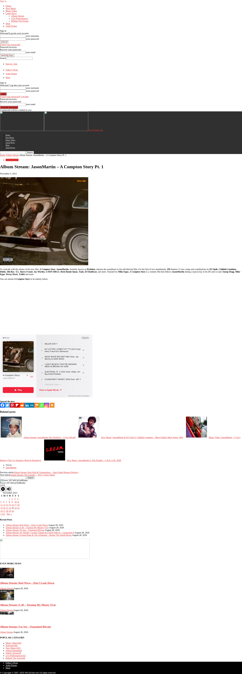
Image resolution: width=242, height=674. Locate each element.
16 (13, 505)
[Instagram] (46, 405)
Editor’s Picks (12, 70)
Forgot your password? (10, 44)
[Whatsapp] (41, 405)
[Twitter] (7, 405)
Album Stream (17, 16)
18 (18, 505)
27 (4, 511)
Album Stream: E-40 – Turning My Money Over (27, 527)
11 (18, 502)
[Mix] (36, 405)
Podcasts (12, 645)
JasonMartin (11, 467)
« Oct (2, 514)
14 (7, 505)
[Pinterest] (12, 405)
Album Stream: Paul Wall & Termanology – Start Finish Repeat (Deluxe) (46, 472)
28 (7, 511)
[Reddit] (22, 405)
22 (10, 508)
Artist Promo (11, 26)
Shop (8, 23)
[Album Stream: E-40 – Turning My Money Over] (7, 599)
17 (15, 505)
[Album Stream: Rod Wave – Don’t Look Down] (7, 577)
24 (15, 508)
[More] (52, 405)
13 (4, 505)
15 (10, 505)
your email (30, 52)
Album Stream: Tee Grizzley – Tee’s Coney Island (32, 475)
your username (32, 36)
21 (7, 508)
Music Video (11, 11)
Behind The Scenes (19, 21)
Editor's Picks (13, 653)
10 (15, 502)
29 (10, 511)
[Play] (3, 489)
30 (13, 511)
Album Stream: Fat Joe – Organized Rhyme (25, 530)
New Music (11, 8)
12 (1, 505)
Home (8, 6)
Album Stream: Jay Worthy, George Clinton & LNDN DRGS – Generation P (40, 532)
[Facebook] (2, 405)
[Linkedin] (27, 405)
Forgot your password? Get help (14, 96)
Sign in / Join (11, 64)
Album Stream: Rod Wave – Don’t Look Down (27, 525)
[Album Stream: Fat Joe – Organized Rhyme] (7, 621)
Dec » (9, 514)
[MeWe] (31, 405)
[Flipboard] (17, 405)
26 (1, 511)
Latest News (11, 13)
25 (18, 508)
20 (4, 508)
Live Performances (19, 18)
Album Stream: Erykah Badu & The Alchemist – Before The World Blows (39, 535)
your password (32, 39)
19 (1, 508)
